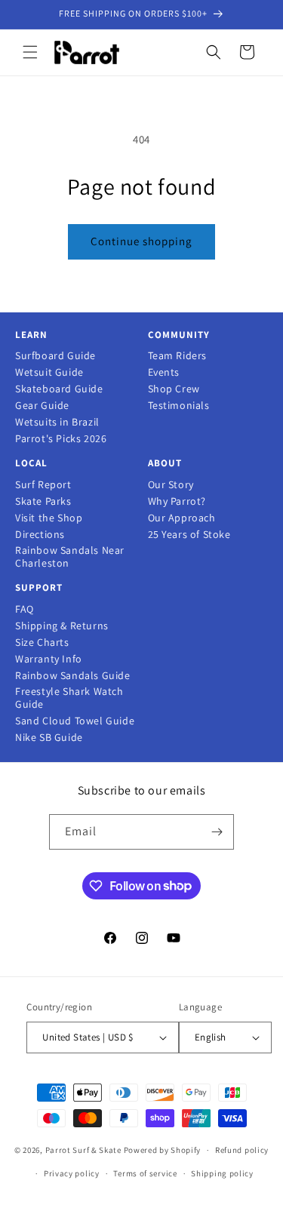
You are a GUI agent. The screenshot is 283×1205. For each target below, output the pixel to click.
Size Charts (42, 642)
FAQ (24, 609)
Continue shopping (141, 241)
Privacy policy (72, 1173)
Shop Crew (174, 389)
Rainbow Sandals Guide (73, 675)
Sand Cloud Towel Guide (74, 721)
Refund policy (242, 1150)
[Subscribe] (216, 832)
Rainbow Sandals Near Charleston (70, 557)
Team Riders (178, 355)
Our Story (171, 484)
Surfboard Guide (55, 355)
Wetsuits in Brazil (57, 422)
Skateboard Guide (59, 389)
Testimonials (179, 405)
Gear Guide (42, 405)
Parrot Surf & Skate (83, 1150)
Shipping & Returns (62, 625)
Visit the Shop (48, 518)
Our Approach (182, 518)
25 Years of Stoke (189, 534)
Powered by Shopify (162, 1150)
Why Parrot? (177, 501)
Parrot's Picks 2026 (60, 438)
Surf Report (43, 484)
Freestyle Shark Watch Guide (69, 698)
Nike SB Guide (49, 737)
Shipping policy (222, 1173)
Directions (40, 534)
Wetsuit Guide (49, 372)
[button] (30, 52)
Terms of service (145, 1173)
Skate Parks (43, 501)
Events (164, 372)
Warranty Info (48, 659)
